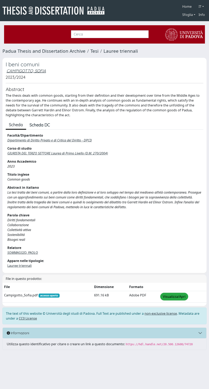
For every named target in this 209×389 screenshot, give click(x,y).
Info (202, 14)
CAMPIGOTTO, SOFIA (26, 70)
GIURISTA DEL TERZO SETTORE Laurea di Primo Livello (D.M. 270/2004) (57, 153)
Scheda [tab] (16, 124)
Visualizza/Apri (174, 296)
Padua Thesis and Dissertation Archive (44, 51)
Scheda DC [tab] (40, 124)
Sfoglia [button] (187, 14)
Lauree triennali (120, 51)
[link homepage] (55, 10)
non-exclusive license (161, 313)
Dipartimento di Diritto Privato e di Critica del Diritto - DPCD (49, 140)
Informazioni (19, 333)
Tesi (94, 51)
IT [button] (200, 6)
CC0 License (28, 318)
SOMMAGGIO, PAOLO (22, 252)
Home (187, 6)
